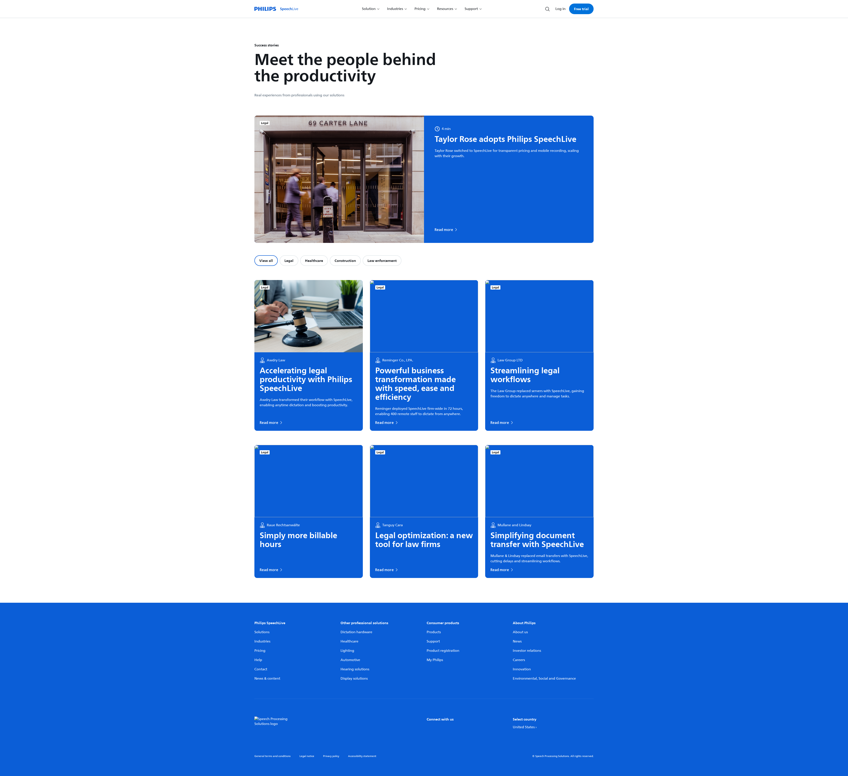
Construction (345, 260)
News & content (267, 678)
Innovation (522, 669)
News (517, 641)
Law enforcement (382, 260)
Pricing (259, 650)
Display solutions (354, 678)
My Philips (435, 660)
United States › (525, 727)
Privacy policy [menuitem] (331, 756)
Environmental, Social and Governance (544, 678)
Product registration (443, 650)
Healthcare (314, 260)
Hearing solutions (355, 669)
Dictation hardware (356, 632)
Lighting (347, 650)
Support (433, 641)
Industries (262, 641)
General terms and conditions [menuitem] (272, 756)
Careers (519, 660)
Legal (288, 260)
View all (266, 260)
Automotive (350, 660)
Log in (560, 8)
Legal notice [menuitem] (306, 756)
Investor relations (527, 650)
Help (258, 660)
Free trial (581, 9)
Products (434, 632)
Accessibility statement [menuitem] (362, 756)
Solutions (261, 632)
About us (520, 632)
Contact (260, 669)
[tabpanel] (424, 429)
